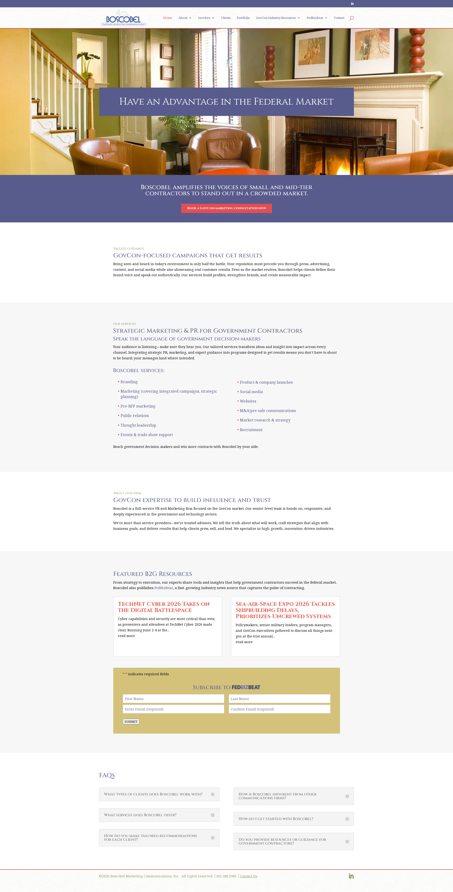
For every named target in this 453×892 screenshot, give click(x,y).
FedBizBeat (315, 18)
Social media (251, 391)
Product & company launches (266, 382)
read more (126, 635)
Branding (129, 381)
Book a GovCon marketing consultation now (226, 208)
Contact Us (248, 876)
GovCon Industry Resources (276, 18)
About (182, 18)
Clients (226, 18)
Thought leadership (138, 425)
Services (204, 18)
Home (167, 18)
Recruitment (251, 429)
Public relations (135, 415)
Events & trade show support (147, 434)
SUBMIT (131, 721)
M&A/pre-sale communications (268, 410)
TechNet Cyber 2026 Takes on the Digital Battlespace (164, 607)
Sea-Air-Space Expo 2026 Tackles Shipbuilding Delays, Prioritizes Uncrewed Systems (285, 610)
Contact (339, 18)
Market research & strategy (265, 420)
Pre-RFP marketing (138, 406)
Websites (248, 401)
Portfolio (243, 18)
